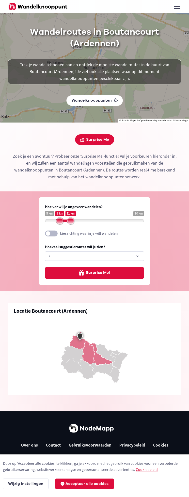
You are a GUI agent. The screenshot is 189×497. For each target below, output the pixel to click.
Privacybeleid (132, 445)
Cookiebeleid (147, 469)
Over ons (29, 445)
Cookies (160, 445)
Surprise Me (97, 139)
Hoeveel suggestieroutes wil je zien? (75, 247)
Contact (53, 445)
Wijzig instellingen (25, 483)
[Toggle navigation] (176, 6)
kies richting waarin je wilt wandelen (89, 233)
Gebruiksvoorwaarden (90, 445)
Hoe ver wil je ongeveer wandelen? (74, 206)
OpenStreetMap (148, 120)
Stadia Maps (129, 120)
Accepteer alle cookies (87, 483)
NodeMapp (181, 120)
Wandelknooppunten (92, 100)
